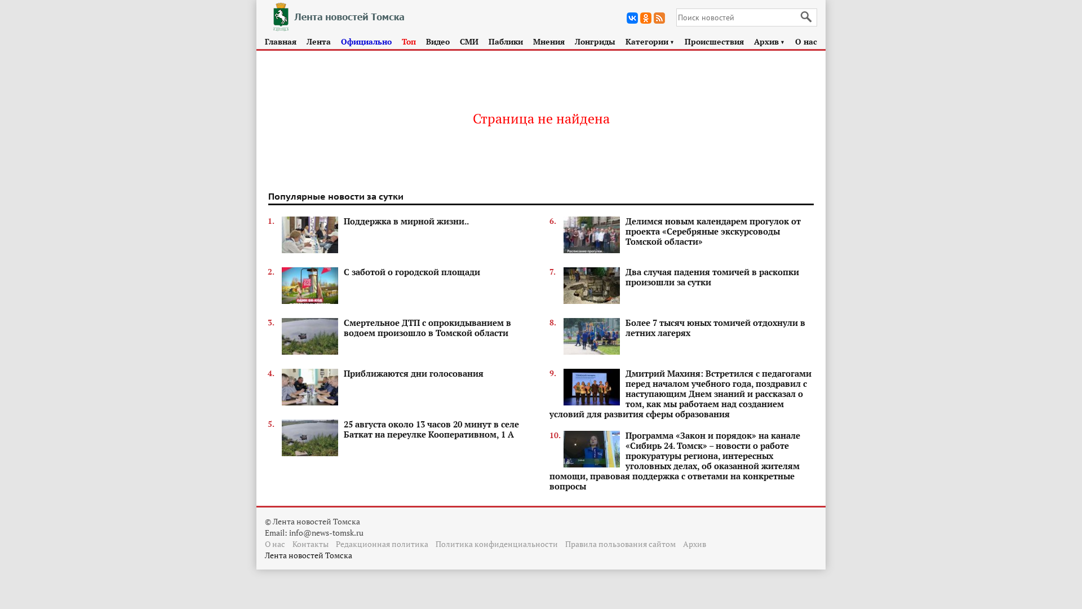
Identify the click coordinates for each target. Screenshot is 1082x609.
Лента (319, 41)
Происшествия (714, 41)
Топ (409, 41)
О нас (806, 41)
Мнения (549, 41)
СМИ (469, 41)
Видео (438, 41)
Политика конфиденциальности (497, 544)
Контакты (310, 544)
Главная (280, 41)
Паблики (506, 41)
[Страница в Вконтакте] (632, 18)
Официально (366, 41)
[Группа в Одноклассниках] (645, 18)
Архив (769, 41)
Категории (650, 41)
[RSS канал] (659, 18)
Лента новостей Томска (308, 555)
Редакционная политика (382, 544)
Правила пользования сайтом (620, 544)
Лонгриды (595, 41)
